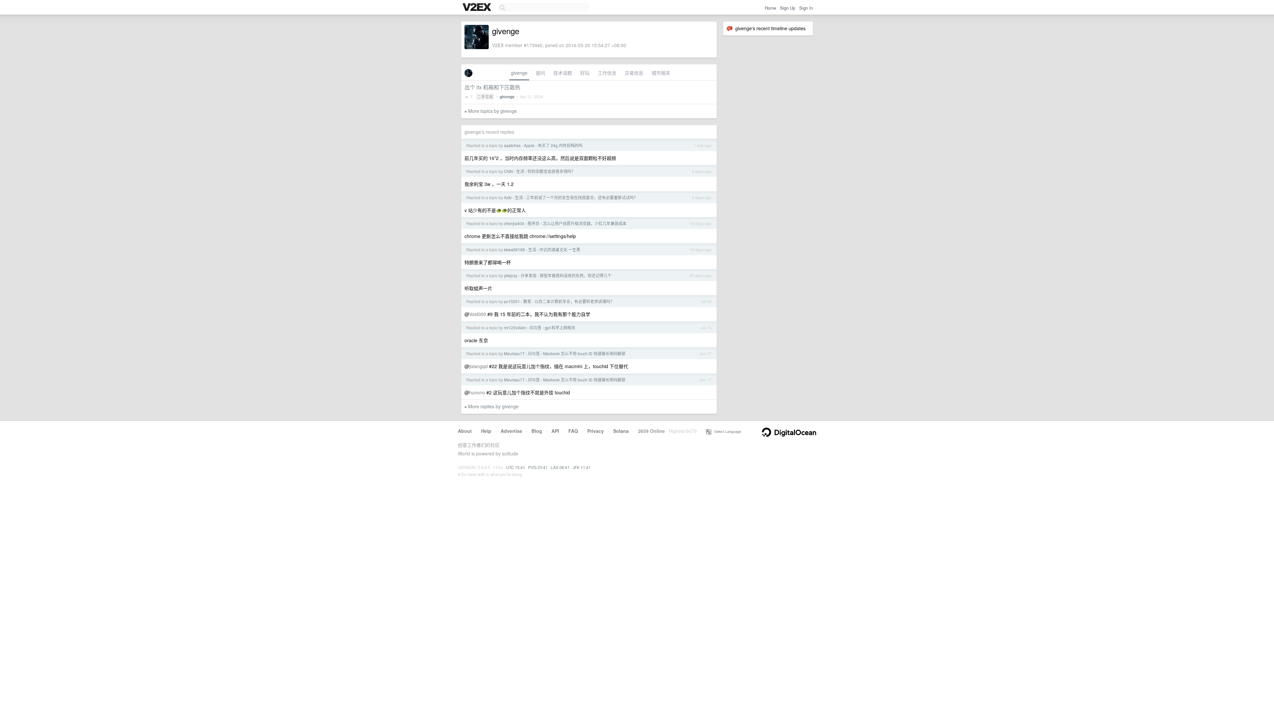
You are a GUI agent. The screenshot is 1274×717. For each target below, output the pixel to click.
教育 (527, 301)
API (555, 431)
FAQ (573, 431)
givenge (519, 72)
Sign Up (787, 8)
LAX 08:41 (560, 467)
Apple (529, 145)
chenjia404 (514, 223)
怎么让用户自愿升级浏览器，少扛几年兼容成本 (584, 223)
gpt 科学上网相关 (560, 327)
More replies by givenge (493, 406)
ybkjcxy (510, 275)
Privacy (595, 431)
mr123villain (515, 327)
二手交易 (485, 96)
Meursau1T (514, 353)
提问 (540, 72)
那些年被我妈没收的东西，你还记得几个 (575, 275)
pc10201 (512, 301)
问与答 (535, 327)
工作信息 (607, 72)
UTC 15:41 (515, 467)
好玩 (585, 72)
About (465, 431)
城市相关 (661, 72)
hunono (477, 392)
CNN (508, 171)
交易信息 (634, 72)
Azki (508, 197)
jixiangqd (478, 366)
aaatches (512, 145)
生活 (520, 171)
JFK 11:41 (582, 467)
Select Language (726, 431)
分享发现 (528, 275)
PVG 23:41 (538, 467)
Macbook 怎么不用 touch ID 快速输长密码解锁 (584, 353)
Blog (536, 431)
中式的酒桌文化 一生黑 (559, 249)
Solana (621, 431)
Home (770, 8)
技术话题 (562, 72)
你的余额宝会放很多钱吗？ (551, 171)
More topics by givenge (492, 111)
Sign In (806, 8)
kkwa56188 (514, 249)
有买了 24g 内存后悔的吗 (560, 145)
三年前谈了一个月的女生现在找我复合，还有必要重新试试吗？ (582, 197)
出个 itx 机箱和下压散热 (492, 87)
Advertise (511, 431)
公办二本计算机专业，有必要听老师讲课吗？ (574, 301)
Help (486, 431)
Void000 (477, 314)
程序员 (533, 223)
